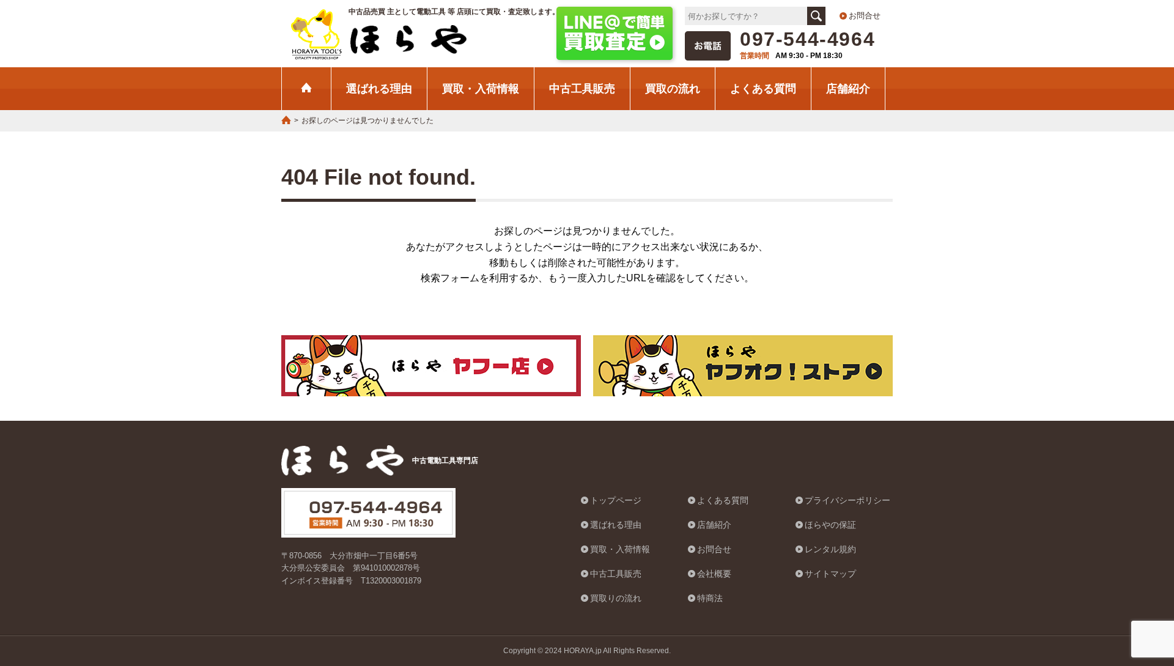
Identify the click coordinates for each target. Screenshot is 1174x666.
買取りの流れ (615, 598)
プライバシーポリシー (847, 500)
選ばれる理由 (379, 88)
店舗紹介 (848, 88)
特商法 (710, 598)
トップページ (615, 500)
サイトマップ (830, 574)
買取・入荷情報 (480, 88)
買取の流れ (672, 88)
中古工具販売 (582, 88)
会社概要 (714, 574)
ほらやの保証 (830, 525)
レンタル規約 (830, 549)
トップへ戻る (1134, 595)
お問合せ (864, 15)
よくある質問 (763, 88)
